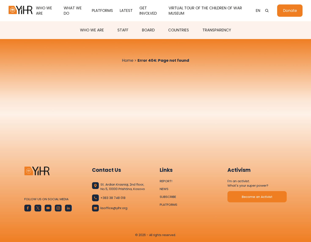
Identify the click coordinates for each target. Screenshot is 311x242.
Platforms (102, 10)
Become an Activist (257, 196)
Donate (290, 10)
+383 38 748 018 (112, 198)
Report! (166, 181)
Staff (122, 30)
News (164, 189)
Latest (126, 10)
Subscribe (168, 196)
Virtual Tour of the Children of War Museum (205, 10)
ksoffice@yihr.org (113, 208)
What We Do (73, 10)
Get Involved (148, 10)
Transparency (216, 30)
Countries (178, 30)
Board (148, 30)
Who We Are (44, 10)
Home (127, 60)
